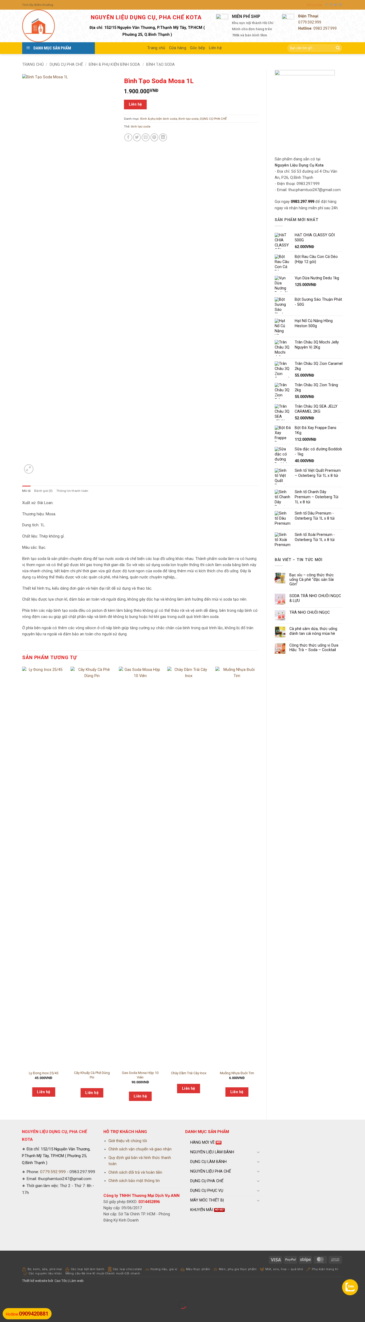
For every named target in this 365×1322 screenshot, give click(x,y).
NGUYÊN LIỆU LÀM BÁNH (212, 1152)
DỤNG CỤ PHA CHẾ (66, 64)
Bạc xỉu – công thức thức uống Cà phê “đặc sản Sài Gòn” (311, 580)
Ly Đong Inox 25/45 (43, 1073)
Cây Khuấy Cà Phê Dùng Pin (92, 1075)
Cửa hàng (177, 48)
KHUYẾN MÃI (201, 1210)
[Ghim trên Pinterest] (154, 137)
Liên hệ (215, 48)
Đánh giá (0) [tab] (43, 491)
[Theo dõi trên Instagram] (331, 4)
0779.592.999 (309, 22)
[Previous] (22, 888)
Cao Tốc (61, 1281)
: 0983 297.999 (317, 28)
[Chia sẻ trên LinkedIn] (163, 137)
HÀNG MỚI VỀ (202, 1142)
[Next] (258, 888)
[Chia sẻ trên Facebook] (128, 137)
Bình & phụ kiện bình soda (114, 64)
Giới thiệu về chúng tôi (127, 1141)
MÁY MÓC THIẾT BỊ (207, 1200)
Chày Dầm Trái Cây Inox (188, 1073)
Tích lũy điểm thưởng (37, 5)
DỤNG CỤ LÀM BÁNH (208, 1161)
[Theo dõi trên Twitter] (335, 4)
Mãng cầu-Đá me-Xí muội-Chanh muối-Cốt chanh (102, 1273)
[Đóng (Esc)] (47, 1292)
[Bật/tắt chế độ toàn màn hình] (19, 1292)
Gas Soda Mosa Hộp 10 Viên (140, 1075)
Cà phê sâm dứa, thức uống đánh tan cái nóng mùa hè (313, 631)
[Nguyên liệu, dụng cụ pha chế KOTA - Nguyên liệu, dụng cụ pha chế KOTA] (49, 26)
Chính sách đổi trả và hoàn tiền (135, 1172)
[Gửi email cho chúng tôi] (340, 4)
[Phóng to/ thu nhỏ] (5, 1292)
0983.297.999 (302, 201)
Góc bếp (197, 48)
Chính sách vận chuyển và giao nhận (140, 1149)
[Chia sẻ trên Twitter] (137, 137)
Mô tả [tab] (26, 491)
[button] (314, 5)
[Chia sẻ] (33, 1292)
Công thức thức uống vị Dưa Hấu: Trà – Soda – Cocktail (313, 647)
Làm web (76, 1281)
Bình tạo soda (160, 64)
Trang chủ (156, 48)
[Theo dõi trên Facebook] (326, 4)
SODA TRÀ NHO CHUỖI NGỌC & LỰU (315, 598)
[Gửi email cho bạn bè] (146, 137)
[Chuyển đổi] (258, 1152)
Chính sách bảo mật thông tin (134, 1180)
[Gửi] (337, 48)
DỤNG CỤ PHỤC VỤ (206, 1190)
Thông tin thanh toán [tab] (72, 491)
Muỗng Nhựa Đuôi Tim (237, 1073)
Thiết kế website (34, 1281)
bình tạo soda (140, 126)
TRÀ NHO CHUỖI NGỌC (309, 612)
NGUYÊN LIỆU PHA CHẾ (210, 1171)
